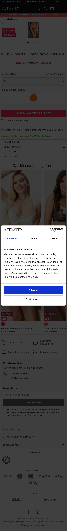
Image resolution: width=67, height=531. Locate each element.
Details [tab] (33, 238)
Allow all (33, 290)
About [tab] (55, 238)
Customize (32, 299)
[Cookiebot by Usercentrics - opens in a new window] (49, 230)
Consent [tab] (12, 238)
